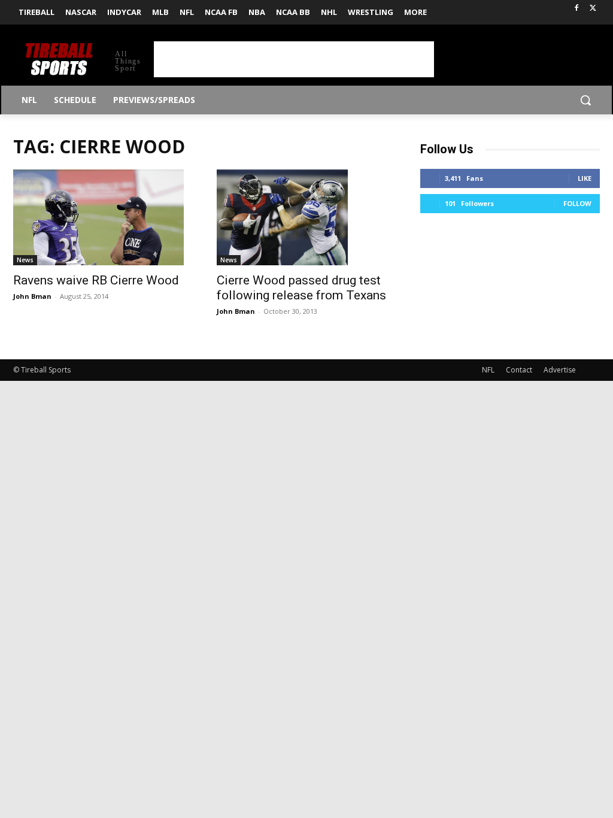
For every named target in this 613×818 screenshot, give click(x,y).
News (25, 260)
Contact (519, 370)
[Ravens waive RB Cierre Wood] (103, 217)
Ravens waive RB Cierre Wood (96, 280)
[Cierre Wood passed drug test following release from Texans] (306, 217)
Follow (577, 203)
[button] (585, 100)
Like (584, 178)
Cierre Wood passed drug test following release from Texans (301, 287)
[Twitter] (593, 9)
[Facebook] (576, 9)
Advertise (560, 370)
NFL (488, 370)
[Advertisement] (294, 59)
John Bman (32, 296)
